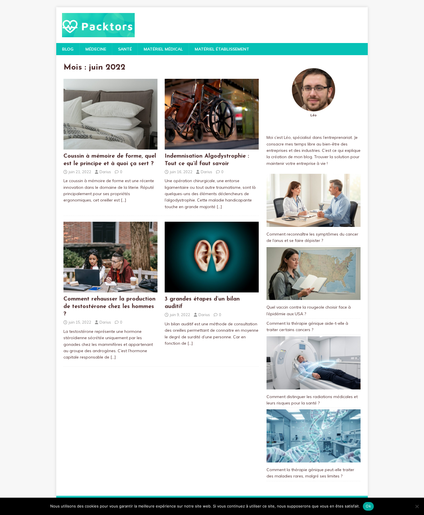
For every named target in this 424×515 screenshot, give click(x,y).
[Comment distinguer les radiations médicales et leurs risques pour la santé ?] (314, 362)
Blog (68, 49)
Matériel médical (163, 49)
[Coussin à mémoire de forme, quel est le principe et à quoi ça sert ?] (110, 146)
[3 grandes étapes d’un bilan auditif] (212, 289)
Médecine (95, 49)
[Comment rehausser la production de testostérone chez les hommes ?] (110, 289)
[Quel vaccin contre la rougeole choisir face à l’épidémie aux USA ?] (314, 273)
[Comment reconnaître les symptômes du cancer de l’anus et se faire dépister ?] (314, 200)
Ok (368, 506)
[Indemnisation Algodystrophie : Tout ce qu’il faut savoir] (212, 146)
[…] (123, 200)
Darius (105, 171)
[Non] (417, 506)
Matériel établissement (222, 49)
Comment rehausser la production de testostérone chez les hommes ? (109, 306)
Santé (125, 49)
